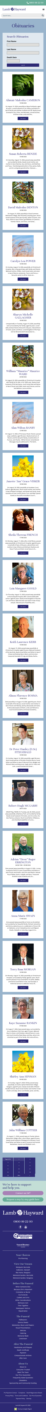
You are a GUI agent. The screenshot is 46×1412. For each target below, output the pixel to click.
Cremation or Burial (23, 1292)
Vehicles (23, 1330)
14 (30, 1172)
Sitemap (28, 1398)
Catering (23, 1333)
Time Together (23, 1306)
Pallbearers (23, 1320)
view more (23, 118)
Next (19, 1175)
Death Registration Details (34, 1393)
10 (19, 1169)
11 (29, 1169)
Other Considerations (23, 1300)
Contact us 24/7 (23, 1193)
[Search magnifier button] (42, 15)
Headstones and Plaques (23, 1347)
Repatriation (23, 1311)
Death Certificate (23, 1350)
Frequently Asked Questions (23, 1378)
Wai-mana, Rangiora (23, 1273)
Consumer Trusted (23, 1370)
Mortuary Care (23, 1303)
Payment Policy (20, 1398)
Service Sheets (23, 1322)
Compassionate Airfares (23, 1355)
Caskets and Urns (23, 1297)
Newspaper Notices (23, 1308)
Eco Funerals (23, 1295)
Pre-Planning (23, 1258)
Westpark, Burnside (23, 1267)
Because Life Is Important (23, 1289)
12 (8, 1172)
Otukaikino (23, 1380)
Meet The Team (23, 1372)
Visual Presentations (23, 1328)
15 (8, 1175)
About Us (23, 1367)
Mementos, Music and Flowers (23, 1325)
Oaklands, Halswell (23, 1270)
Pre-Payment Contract (10, 1393)
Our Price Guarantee (23, 1375)
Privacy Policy (9, 1396)
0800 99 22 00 (36, 2)
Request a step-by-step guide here (23, 1199)
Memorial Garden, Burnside (23, 1275)
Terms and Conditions (21, 1396)
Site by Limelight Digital (24, 1409)
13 (18, 1172)
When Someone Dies (23, 1287)
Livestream (23, 1339)
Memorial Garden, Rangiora (23, 1278)
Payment (23, 1353)
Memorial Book (23, 1336)
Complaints (21, 1393)
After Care (23, 1358)
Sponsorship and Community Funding (23, 1383)
